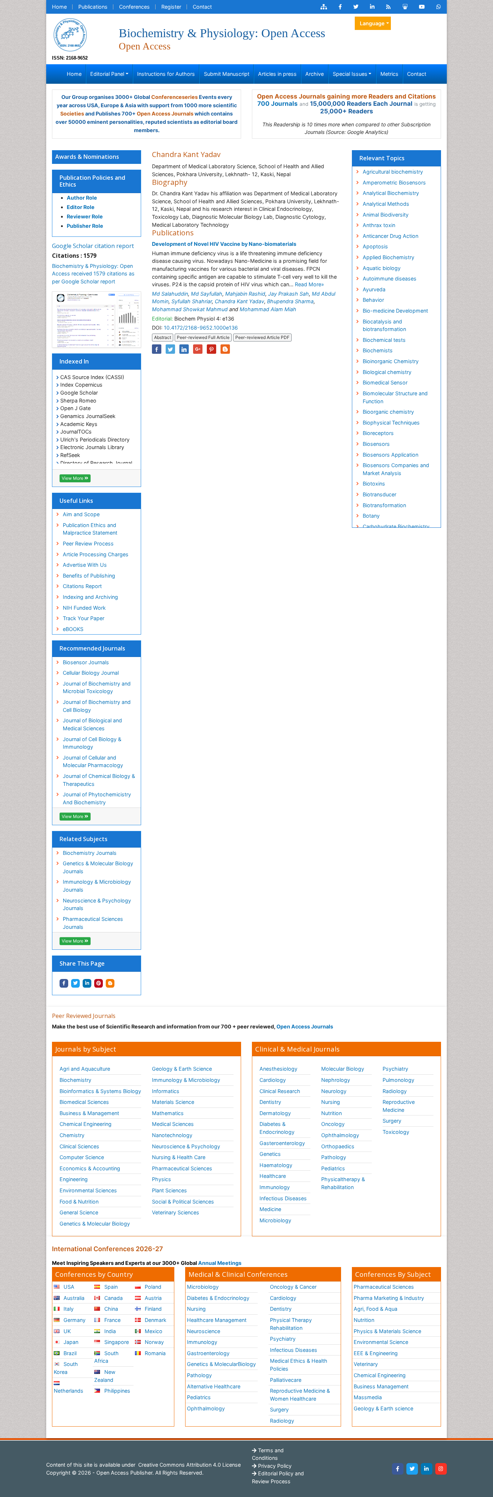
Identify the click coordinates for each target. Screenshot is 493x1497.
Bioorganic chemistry (388, 412)
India (109, 1331)
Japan (70, 1342)
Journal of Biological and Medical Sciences (92, 724)
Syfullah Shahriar (191, 301)
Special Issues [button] (350, 74)
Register (171, 7)
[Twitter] (412, 1469)
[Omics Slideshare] (405, 7)
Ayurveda (374, 289)
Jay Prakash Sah (288, 294)
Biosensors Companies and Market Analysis (396, 469)
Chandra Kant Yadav (239, 301)
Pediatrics (333, 1168)
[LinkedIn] (426, 1469)
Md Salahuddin (170, 294)
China (110, 1309)
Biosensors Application (390, 455)
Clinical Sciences (79, 1146)
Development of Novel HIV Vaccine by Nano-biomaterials (224, 244)
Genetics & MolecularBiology (221, 1364)
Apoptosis (375, 246)
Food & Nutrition (79, 1201)
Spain (110, 1287)
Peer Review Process (88, 543)
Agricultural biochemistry (393, 172)
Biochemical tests (384, 340)
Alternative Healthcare (213, 1386)
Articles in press (277, 74)
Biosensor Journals (86, 662)
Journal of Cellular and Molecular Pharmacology (93, 761)
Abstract (162, 337)
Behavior (373, 300)
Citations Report (82, 586)
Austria (152, 1298)
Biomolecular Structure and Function (395, 397)
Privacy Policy (274, 1466)
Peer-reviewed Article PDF (262, 337)
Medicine (270, 1209)
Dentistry (270, 1102)
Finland (152, 1309)
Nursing (330, 1102)
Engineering (74, 1179)
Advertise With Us (85, 565)
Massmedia (368, 1397)
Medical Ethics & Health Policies (298, 1365)
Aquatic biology (382, 268)
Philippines (116, 1391)
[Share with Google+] (197, 349)
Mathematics (168, 1113)
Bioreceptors (378, 433)
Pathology (333, 1157)
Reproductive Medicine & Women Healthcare (300, 1395)
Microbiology (275, 1220)
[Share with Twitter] (75, 983)
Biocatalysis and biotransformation (384, 325)
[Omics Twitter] (356, 7)
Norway (153, 1342)
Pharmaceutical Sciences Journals (93, 923)
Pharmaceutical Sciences (182, 1168)
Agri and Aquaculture (85, 1069)
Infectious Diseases (283, 1198)
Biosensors (376, 444)
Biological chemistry (387, 372)
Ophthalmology (340, 1135)
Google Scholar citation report (93, 246)
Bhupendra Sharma (290, 301)
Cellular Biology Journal (91, 673)
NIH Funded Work (84, 608)
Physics (161, 1179)
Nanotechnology (172, 1135)
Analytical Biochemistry (391, 193)
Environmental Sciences (88, 1190)
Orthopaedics (337, 1146)
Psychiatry (395, 1069)
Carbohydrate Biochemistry (396, 526)
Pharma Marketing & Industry (389, 1298)
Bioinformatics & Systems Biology (100, 1091)
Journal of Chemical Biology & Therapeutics (99, 780)
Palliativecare (285, 1380)
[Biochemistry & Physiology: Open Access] (70, 34)
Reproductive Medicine (399, 1106)
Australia (73, 1298)
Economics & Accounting (90, 1168)
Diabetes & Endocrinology (277, 1128)
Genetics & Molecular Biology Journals (98, 867)
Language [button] (372, 23)
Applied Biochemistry (388, 257)
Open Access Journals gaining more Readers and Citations (346, 96)
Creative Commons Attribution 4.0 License (189, 1465)
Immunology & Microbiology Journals (97, 886)
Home (59, 7)
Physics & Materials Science (387, 1331)
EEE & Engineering (376, 1353)
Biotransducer (379, 494)
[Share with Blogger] (110, 983)
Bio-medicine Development (395, 311)
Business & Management (89, 1113)
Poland (152, 1287)
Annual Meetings (219, 1263)
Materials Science (173, 1102)
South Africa (106, 1357)
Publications (93, 7)
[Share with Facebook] (64, 983)
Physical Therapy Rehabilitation (291, 1324)
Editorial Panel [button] (107, 74)
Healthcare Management (217, 1320)
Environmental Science (381, 1342)
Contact (202, 7)
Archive (314, 74)
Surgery (392, 1121)
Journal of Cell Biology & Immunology (92, 743)
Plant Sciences (169, 1190)
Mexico (152, 1331)
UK (66, 1331)
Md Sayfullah (206, 294)
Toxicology (396, 1132)
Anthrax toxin (379, 225)
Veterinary (366, 1364)
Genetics (270, 1154)
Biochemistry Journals (90, 853)
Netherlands (68, 1391)
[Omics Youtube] (422, 7)
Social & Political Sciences (183, 1201)
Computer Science (82, 1157)
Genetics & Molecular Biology (95, 1223)
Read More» (309, 284)
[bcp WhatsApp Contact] (439, 7)
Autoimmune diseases (389, 278)
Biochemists (378, 350)
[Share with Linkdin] (87, 983)
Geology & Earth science (383, 1408)
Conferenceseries (174, 97)
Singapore (116, 1342)
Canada (113, 1298)
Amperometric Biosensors (394, 182)
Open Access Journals (165, 113)
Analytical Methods (386, 204)
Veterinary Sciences (175, 1212)
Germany (74, 1320)
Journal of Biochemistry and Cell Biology (97, 706)
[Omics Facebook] (340, 7)
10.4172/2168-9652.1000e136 (201, 328)
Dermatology (275, 1113)
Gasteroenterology (282, 1143)
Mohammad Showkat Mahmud (190, 309)
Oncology (333, 1124)
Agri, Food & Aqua (375, 1309)
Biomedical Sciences (84, 1102)
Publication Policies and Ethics (92, 181)
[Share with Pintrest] (98, 983)
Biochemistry (75, 1080)
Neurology (333, 1091)
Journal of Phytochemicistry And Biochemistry (97, 798)
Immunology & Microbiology (186, 1080)
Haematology (275, 1165)
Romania (154, 1353)
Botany (371, 516)
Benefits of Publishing (89, 576)
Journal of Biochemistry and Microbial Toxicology (97, 687)
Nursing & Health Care (178, 1157)
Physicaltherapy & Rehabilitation (343, 1183)
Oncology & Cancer (293, 1287)
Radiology (395, 1091)
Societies (72, 113)
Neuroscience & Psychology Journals (97, 904)
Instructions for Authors (166, 74)
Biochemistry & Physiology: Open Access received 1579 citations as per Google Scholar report (93, 273)
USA (68, 1287)
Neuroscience (203, 1331)
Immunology (274, 1187)
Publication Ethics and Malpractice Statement (90, 529)
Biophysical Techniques (391, 422)
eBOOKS (73, 629)
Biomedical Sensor (385, 382)
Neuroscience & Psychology (186, 1146)
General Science (79, 1212)
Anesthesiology (278, 1069)
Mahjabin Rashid (245, 294)
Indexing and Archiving (90, 597)
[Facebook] (397, 1469)
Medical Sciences (173, 1124)
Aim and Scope (81, 514)
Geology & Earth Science (182, 1069)
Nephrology (335, 1080)
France (112, 1320)
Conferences (134, 7)
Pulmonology (398, 1080)
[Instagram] (441, 1469)
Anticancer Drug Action (390, 236)
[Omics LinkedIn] (372, 7)
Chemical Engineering (86, 1124)
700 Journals (277, 103)
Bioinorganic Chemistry (391, 361)
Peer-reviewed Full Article (203, 337)
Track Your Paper (83, 618)
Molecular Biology (342, 1069)
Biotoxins (374, 483)
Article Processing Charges (95, 554)
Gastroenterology (208, 1353)
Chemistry (72, 1135)
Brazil (69, 1353)
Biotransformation (384, 505)
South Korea (66, 1368)
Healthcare (272, 1176)
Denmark (154, 1320)
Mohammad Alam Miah (268, 309)
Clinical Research (279, 1091)
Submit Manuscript (226, 74)
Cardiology (272, 1080)
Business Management (381, 1386)
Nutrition (331, 1113)
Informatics (165, 1091)
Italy (68, 1309)
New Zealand (104, 1376)
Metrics (389, 74)
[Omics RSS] (388, 7)
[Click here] (324, 7)
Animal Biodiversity (386, 215)
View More (73, 478)
